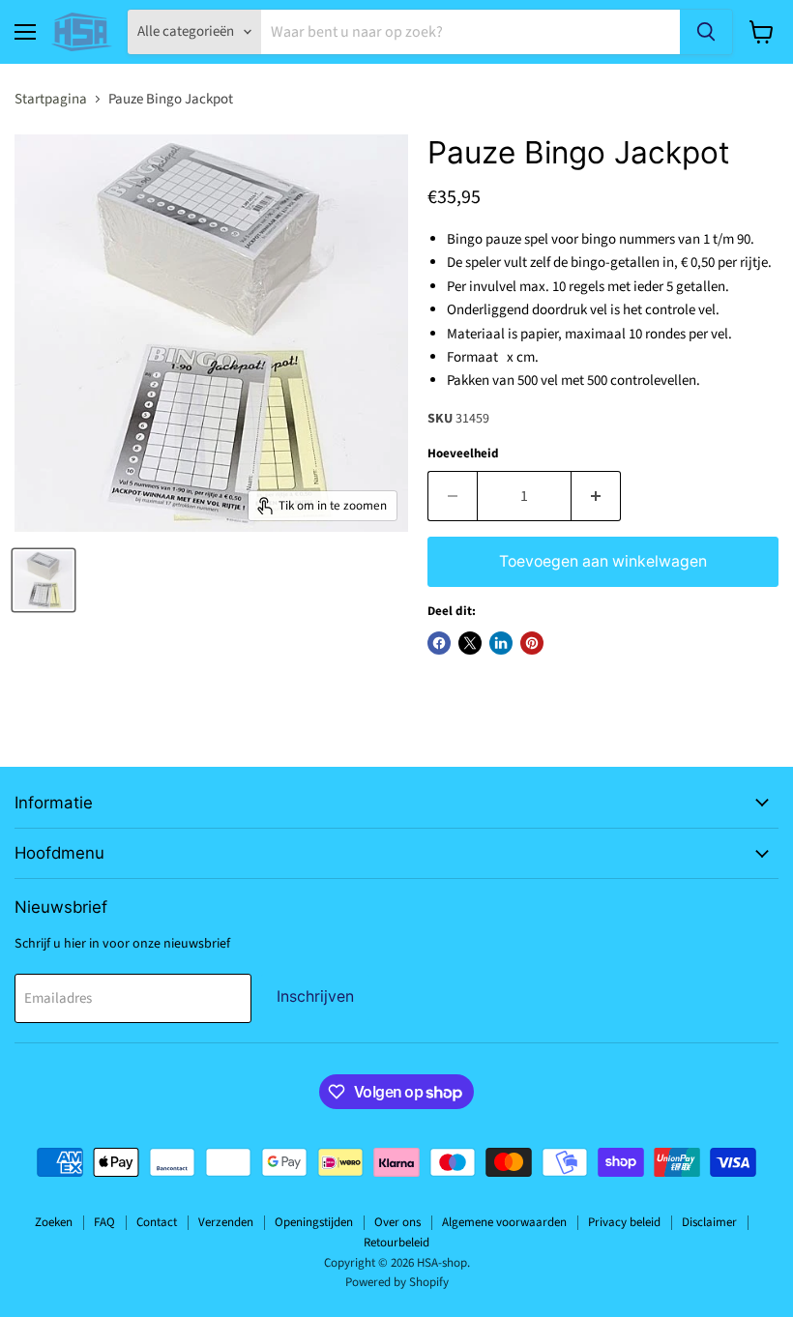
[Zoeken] (706, 32)
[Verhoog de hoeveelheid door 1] (596, 496)
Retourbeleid (396, 1242)
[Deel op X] (470, 643)
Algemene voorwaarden (504, 1222)
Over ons (397, 1222)
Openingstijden (314, 1222)
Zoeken (54, 1222)
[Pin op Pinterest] (531, 643)
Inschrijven (315, 996)
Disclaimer (709, 1222)
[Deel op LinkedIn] (501, 643)
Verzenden (225, 1222)
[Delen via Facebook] (439, 643)
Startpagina (51, 99)
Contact (156, 1222)
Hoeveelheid (463, 454)
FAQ (104, 1222)
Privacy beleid (624, 1222)
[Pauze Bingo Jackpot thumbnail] (43, 580)
